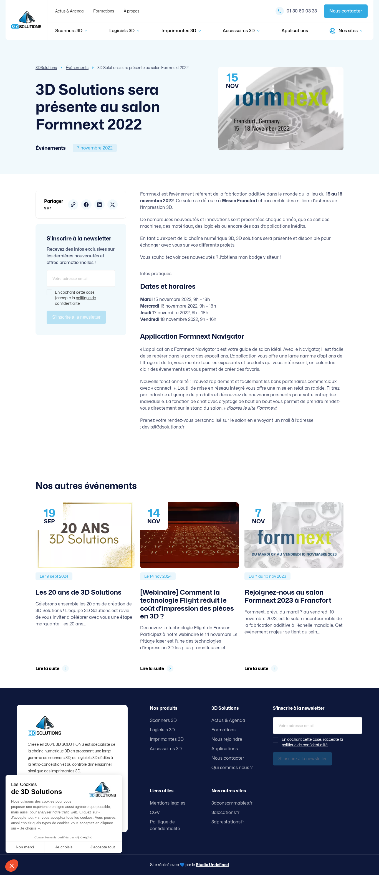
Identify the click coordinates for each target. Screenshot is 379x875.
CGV (155, 812)
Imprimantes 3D (178, 30)
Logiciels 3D (122, 30)
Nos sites (348, 30)
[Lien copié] (73, 205)
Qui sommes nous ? (232, 767)
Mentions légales (167, 803)
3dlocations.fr (225, 812)
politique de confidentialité (305, 744)
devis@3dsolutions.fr (163, 427)
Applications (295, 30)
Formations (103, 11)
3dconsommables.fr (231, 803)
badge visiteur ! (265, 257)
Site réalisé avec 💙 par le (189, 864)
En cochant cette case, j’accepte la (75, 298)
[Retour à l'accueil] (26, 20)
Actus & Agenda (69, 11)
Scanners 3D (68, 30)
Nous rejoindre (226, 739)
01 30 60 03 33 (302, 11)
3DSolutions (46, 67)
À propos (131, 11)
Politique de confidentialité (165, 825)
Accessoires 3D (239, 30)
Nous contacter (345, 11)
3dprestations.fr (227, 822)
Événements (77, 67)
